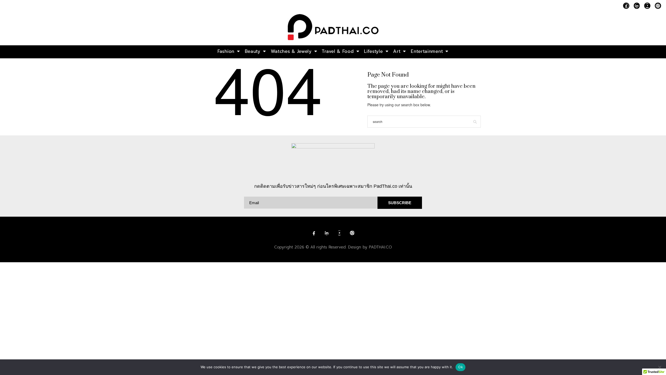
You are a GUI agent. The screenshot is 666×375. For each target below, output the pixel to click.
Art (396, 51)
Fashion (225, 51)
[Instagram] (658, 6)
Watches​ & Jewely (291, 51)
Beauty (252, 51)
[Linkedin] (637, 6)
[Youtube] (647, 6)
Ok (460, 367)
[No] (659, 367)
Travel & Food (338, 51)
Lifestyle (373, 51)
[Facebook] (626, 6)
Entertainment (427, 51)
